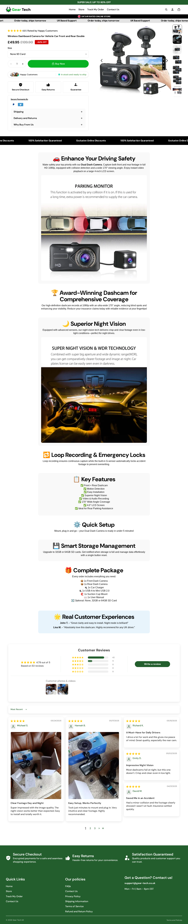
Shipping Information (76, 901)
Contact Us (12, 901)
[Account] (172, 9)
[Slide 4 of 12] (177, 59)
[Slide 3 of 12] (177, 49)
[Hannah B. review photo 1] (93, 765)
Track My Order (14, 896)
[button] (15, 30)
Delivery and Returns (25, 118)
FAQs (68, 886)
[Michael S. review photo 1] (36, 765)
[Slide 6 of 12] (177, 79)
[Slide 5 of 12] (177, 69)
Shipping (19, 111)
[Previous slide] (101, 61)
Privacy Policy (72, 896)
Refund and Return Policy (79, 911)
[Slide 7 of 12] (177, 90)
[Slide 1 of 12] (177, 29)
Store (9, 891)
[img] (18, 721)
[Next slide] (167, 61)
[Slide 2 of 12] (177, 39)
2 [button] (90, 828)
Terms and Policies (174, 920)
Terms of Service (74, 906)
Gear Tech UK (18, 920)
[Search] (166, 9)
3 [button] (95, 828)
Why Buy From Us (23, 124)
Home (9, 886)
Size (10, 48)
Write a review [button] (152, 664)
